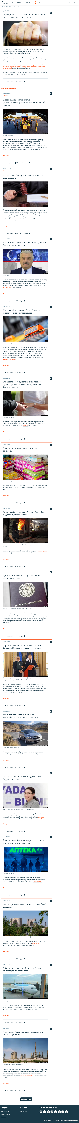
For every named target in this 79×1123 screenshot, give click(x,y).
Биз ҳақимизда (5, 1111)
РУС (70, 2)
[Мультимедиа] (74, 3)
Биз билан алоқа (5, 1114)
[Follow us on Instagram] (51, 1111)
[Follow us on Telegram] (44, 1111)
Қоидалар (3, 1117)
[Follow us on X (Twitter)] (59, 1111)
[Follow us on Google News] (62, 1111)
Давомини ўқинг (26, 1099)
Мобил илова (23, 1111)
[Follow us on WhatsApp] (55, 1111)
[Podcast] (66, 1111)
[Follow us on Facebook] (48, 1111)
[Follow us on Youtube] (41, 1111)
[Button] (9, 82)
